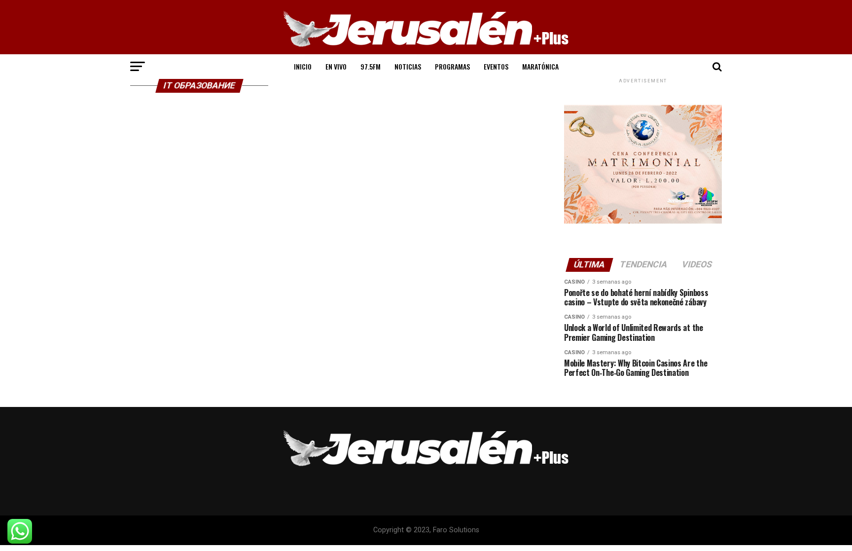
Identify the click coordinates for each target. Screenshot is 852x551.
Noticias (407, 66)
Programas (452, 66)
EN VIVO (336, 66)
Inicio (303, 66)
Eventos (496, 66)
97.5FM (370, 66)
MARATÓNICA (540, 66)
